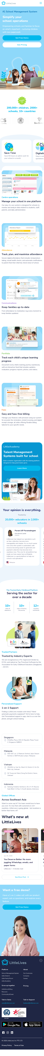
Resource (4, 992)
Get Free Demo (22, 38)
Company (26, 976)
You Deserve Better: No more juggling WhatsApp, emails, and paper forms (18, 862)
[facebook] (3, 1032)
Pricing (25, 986)
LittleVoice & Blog (7, 989)
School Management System (10, 973)
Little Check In (6, 976)
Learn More (22, 468)
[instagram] (7, 1032)
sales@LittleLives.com (8, 1003)
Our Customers (27, 973)
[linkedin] (12, 1032)
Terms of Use (19, 1045)
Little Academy (6, 981)
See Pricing (22, 45)
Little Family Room (7, 978)
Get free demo (22, 907)
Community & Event (7, 994)
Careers (25, 978)
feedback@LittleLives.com (31, 1003)
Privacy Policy (7, 1045)
